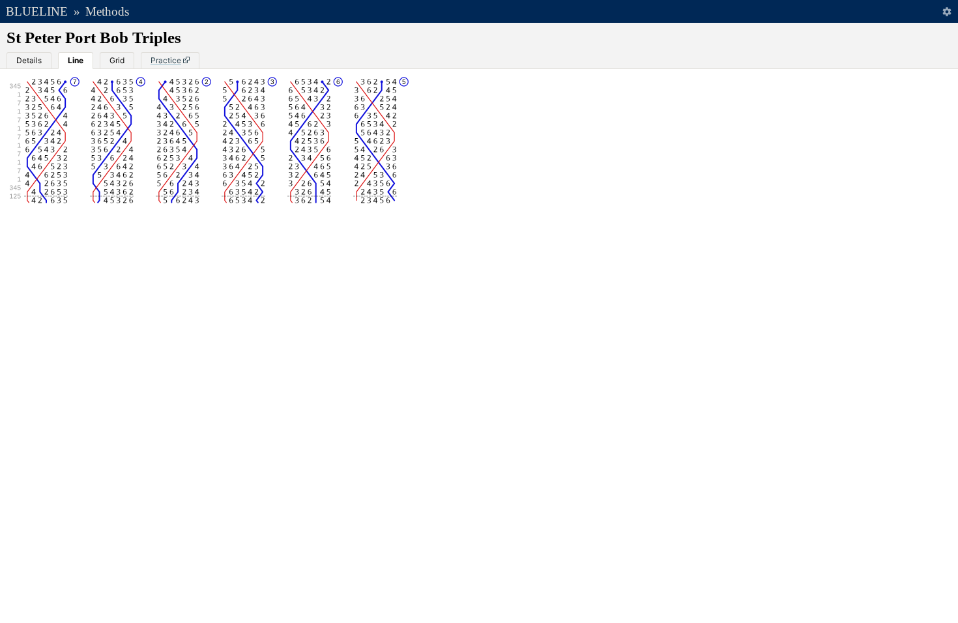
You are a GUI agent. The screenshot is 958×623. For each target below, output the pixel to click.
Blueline (37, 11)
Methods (107, 11)
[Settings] (946, 11)
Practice (166, 60)
